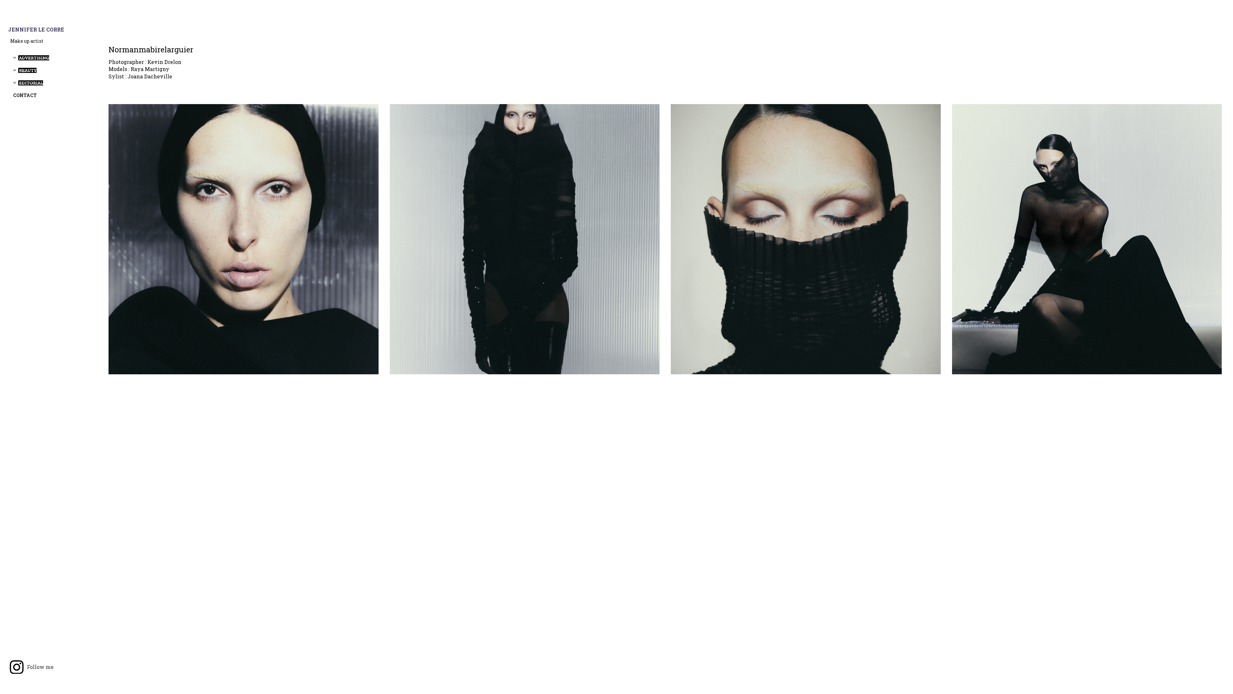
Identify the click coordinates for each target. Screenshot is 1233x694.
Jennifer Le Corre (36, 29)
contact (25, 95)
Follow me (40, 666)
